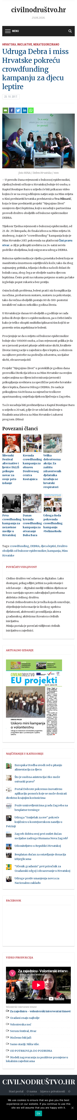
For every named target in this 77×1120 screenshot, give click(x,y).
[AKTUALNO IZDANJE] (34, 699)
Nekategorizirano (46, 44)
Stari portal (16, 1091)
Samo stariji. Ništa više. (24, 1044)
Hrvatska (9, 44)
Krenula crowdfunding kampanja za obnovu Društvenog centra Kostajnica (32, 467)
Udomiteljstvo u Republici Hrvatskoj (38, 846)
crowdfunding (19, 546)
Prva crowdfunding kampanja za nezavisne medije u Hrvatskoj (11, 525)
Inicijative (24, 44)
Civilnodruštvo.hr (38, 10)
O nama (32, 1091)
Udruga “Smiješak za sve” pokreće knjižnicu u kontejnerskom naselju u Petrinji (34, 822)
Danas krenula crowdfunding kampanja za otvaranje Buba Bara (32, 525)
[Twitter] (18, 110)
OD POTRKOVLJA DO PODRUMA (31, 1050)
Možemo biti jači (20, 1037)
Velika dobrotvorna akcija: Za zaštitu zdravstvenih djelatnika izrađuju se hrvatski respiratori (52, 471)
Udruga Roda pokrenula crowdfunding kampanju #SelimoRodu (52, 523)
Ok (38, 1113)
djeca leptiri (48, 546)
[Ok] (72, 1108)
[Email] (5, 110)
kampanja (54, 550)
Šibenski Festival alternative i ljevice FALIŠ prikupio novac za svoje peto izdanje (10, 469)
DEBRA (35, 546)
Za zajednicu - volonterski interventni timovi (40, 1011)
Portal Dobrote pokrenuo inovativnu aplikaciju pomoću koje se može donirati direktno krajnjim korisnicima (36, 793)
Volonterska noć (20, 1024)
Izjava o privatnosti (52, 1091)
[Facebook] (12, 110)
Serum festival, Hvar (23, 1031)
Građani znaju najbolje (24, 1018)
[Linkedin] (24, 110)
